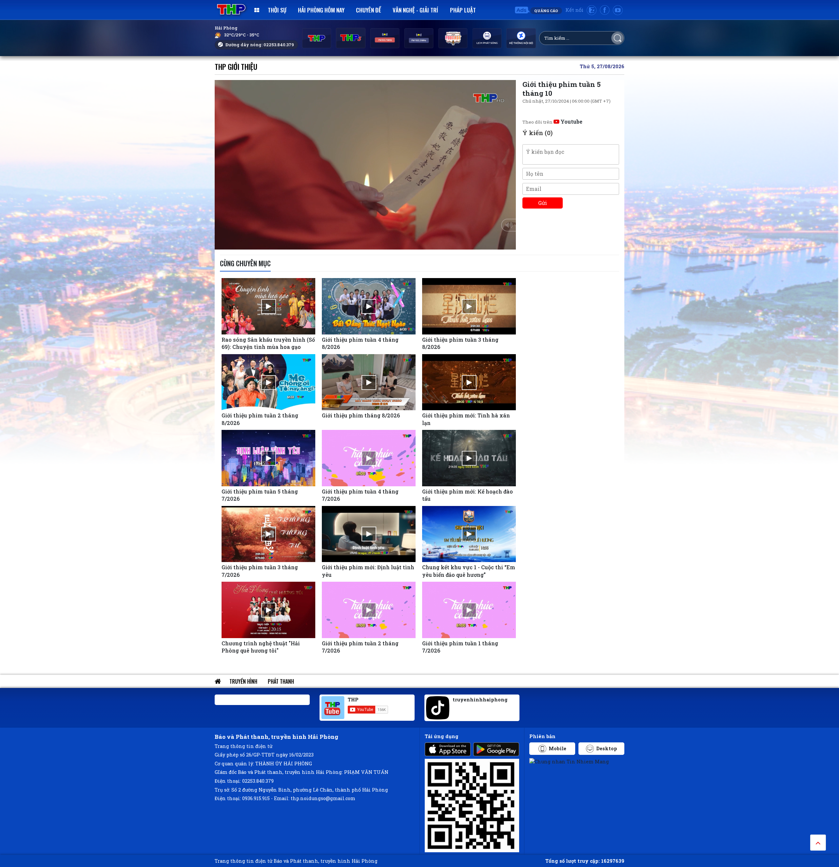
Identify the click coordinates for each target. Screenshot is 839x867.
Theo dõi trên (552, 122)
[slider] (365, 243)
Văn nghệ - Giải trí (415, 10)
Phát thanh (281, 681)
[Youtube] (618, 10)
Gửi (542, 202)
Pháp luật (463, 10)
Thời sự (277, 10)
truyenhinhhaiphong (480, 699)
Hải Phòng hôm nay (321, 10)
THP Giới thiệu (236, 66)
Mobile (557, 748)
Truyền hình (243, 681)
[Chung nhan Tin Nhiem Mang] (569, 761)
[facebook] (605, 10)
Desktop (606, 748)
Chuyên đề (368, 10)
